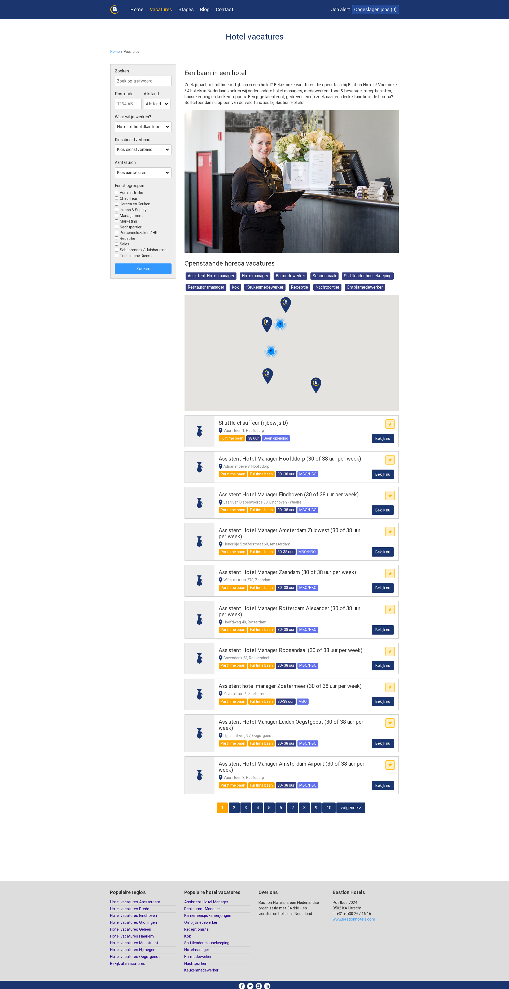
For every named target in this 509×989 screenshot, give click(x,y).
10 (329, 807)
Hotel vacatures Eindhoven (133, 915)
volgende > (351, 807)
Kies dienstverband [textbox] (134, 149)
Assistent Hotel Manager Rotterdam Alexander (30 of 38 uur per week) (290, 611)
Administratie (131, 192)
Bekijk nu (382, 438)
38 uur (253, 438)
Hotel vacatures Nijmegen (132, 949)
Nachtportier (131, 227)
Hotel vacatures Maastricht (134, 942)
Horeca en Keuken (135, 204)
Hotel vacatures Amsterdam (135, 902)
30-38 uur (286, 552)
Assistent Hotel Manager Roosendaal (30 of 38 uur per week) (290, 650)
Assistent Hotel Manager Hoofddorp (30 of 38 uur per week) (290, 459)
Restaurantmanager (206, 287)
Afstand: (152, 94)
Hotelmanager (255, 275)
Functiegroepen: (130, 185)
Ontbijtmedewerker (365, 287)
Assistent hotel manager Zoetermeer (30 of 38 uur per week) (290, 686)
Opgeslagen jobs (375, 9)
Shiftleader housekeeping (368, 275)
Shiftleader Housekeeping (206, 942)
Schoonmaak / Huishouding (143, 250)
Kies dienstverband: (133, 139)
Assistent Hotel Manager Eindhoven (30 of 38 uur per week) (289, 494)
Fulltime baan (232, 438)
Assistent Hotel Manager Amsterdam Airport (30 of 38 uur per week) (292, 767)
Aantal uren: (126, 162)
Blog (204, 9)
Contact (224, 9)
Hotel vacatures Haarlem (132, 936)
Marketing (128, 221)
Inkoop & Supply (133, 210)
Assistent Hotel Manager (206, 902)
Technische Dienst (136, 256)
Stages (186, 9)
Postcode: (124, 94)
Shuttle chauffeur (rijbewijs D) (253, 423)
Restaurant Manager (202, 908)
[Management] (199, 431)
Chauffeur (128, 198)
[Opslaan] (390, 424)
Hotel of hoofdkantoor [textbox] (138, 126)
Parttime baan (233, 474)
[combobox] (157, 104)
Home (136, 9)
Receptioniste (196, 929)
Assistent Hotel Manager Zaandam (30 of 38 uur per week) (287, 572)
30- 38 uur (286, 510)
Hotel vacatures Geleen (130, 929)
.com (354, 919)
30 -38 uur (286, 474)
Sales (124, 244)
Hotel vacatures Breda (129, 908)
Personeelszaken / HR (138, 233)
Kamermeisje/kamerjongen (207, 915)
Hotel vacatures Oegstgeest (135, 956)
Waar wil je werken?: (133, 117)
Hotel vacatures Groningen (133, 922)
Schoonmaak (324, 275)
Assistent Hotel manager (211, 275)
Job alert (340, 9)
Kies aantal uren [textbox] (131, 172)
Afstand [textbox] (153, 103)
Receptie (127, 238)
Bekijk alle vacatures (127, 963)
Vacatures (161, 9)
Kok (235, 287)
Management (131, 216)
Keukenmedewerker (264, 287)
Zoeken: (122, 71)
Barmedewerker (290, 275)
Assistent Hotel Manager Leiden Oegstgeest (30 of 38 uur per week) (291, 725)
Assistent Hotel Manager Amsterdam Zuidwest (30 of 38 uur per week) (290, 533)
